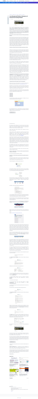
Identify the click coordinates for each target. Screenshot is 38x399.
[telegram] (8, 21)
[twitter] (8, 18)
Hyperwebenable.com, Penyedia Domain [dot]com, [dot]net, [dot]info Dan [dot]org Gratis (14, 375)
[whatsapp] (8, 19)
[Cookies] (4, 0)
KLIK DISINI (22, 135)
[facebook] (8, 17)
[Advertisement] (19, 9)
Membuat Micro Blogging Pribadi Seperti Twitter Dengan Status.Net (23, 374)
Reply (12, 391)
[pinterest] (8, 22)
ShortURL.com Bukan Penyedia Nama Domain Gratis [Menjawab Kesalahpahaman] (14, 365)
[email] (8, 23)
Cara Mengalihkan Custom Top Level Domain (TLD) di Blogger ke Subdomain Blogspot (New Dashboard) (23, 365)
